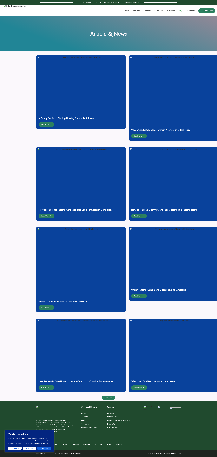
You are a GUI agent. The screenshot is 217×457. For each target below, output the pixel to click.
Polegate (76, 444)
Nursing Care (112, 424)
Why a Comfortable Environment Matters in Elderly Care (160, 130)
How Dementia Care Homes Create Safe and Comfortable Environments (76, 381)
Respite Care (111, 413)
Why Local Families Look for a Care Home (153, 381)
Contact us (191, 11)
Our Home (158, 11)
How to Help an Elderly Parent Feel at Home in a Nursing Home (164, 209)
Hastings (119, 444)
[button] (108, 398)
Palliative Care (112, 417)
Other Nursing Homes (89, 428)
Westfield (54, 444)
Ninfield (65, 444)
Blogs (181, 11)
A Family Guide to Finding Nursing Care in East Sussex (66, 118)
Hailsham (86, 444)
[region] (29, 441)
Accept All (44, 448)
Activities (171, 11)
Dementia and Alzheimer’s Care (118, 420)
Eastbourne (98, 444)
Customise (15, 448)
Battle (109, 444)
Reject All (29, 448)
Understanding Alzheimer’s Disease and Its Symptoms (158, 289)
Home (126, 11)
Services (147, 11)
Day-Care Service (113, 428)
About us (136, 11)
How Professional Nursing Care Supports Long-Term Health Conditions (75, 209)
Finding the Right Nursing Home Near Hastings (63, 301)
